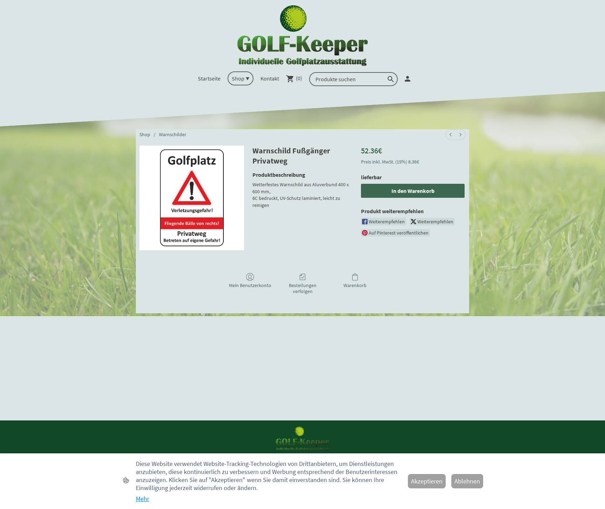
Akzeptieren (427, 481)
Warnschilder (172, 134)
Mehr (142, 499)
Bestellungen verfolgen (303, 288)
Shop (144, 134)
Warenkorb (355, 285)
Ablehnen (467, 481)
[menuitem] (451, 135)
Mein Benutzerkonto (250, 285)
